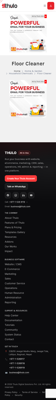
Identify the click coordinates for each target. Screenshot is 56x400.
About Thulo (12, 217)
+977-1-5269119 (17, 367)
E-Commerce (12, 269)
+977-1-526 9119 (17, 202)
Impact (9, 251)
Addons (9, 241)
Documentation (13, 320)
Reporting (10, 302)
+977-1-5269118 (17, 363)
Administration (13, 297)
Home (17, 71)
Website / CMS (13, 264)
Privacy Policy (11, 392)
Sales (8, 278)
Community (11, 329)
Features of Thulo (14, 222)
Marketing (10, 273)
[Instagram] (16, 195)
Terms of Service (30, 392)
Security (18, 395)
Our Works (11, 246)
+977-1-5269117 (17, 359)
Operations (11, 287)
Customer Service (15, 283)
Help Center (11, 315)
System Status (13, 334)
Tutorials (9, 324)
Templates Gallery (15, 232)
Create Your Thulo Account (21, 178)
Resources (10, 236)
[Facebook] (8, 195)
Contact (9, 339)
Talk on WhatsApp (16, 186)
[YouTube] (31, 195)
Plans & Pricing (13, 227)
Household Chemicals (21, 73)
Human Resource (14, 292)
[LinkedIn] (23, 195)
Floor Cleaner (44, 73)
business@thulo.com (20, 206)
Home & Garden (33, 71)
